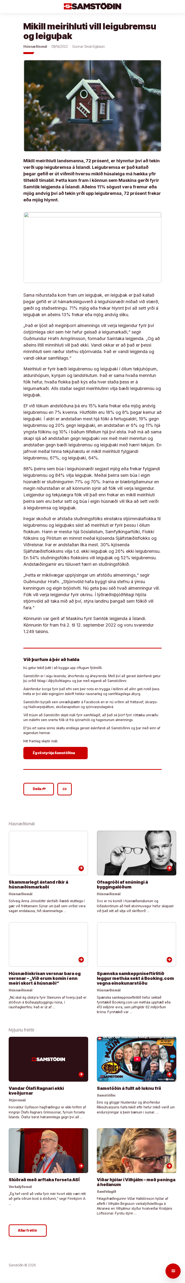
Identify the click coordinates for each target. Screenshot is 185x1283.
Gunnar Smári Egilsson (88, 46)
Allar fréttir (27, 1230)
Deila (39, 789)
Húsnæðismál (35, 46)
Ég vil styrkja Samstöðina (56, 752)
